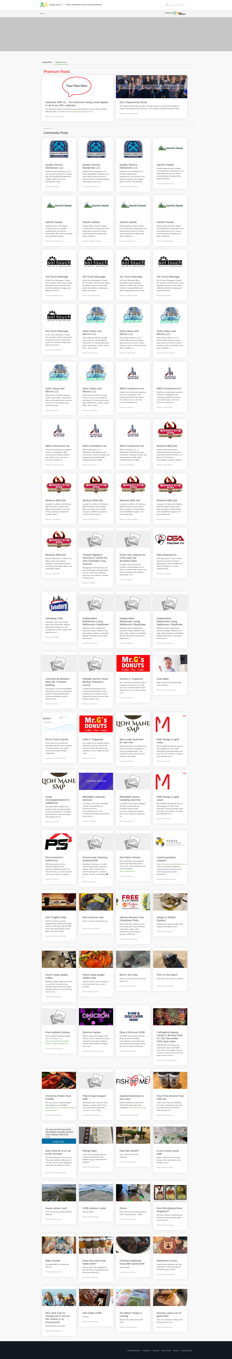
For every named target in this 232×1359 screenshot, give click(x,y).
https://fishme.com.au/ (137, 1108)
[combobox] (179, 5)
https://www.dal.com (127, 871)
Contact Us (147, 1350)
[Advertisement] (116, 34)
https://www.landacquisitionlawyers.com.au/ (173, 864)
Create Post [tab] (47, 62)
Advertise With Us (133, 1350)
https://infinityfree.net (53, 1038)
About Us (156, 1350)
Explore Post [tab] (60, 62)
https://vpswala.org (60, 1044)
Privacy (175, 1350)
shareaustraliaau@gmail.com (82, 112)
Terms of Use (166, 1350)
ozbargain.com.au (89, 1110)
